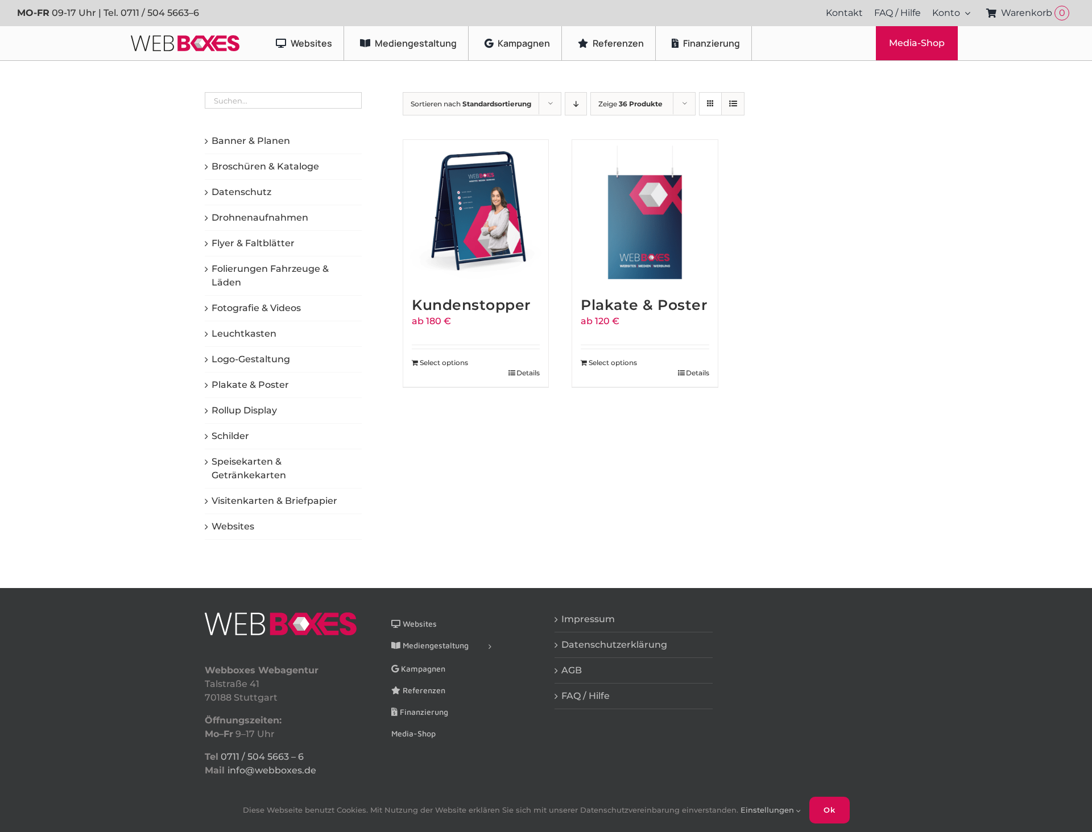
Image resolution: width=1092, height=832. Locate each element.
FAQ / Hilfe (585, 695)
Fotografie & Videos (256, 308)
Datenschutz (241, 192)
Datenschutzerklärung (614, 644)
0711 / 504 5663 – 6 (262, 756)
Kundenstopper (471, 304)
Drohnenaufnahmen (260, 217)
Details (528, 373)
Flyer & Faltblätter (253, 243)
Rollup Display (244, 410)
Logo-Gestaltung (251, 359)
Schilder (230, 436)
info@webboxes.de (272, 770)
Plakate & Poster (644, 304)
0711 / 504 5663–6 (160, 12)
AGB (571, 670)
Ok (829, 809)
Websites (233, 526)
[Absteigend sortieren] (576, 103)
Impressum (588, 619)
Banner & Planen (251, 140)
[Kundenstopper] (475, 212)
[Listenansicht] (733, 104)
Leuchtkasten (244, 333)
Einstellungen (768, 809)
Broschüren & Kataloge (265, 166)
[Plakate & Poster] (644, 212)
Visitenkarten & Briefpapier (274, 500)
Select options (444, 362)
